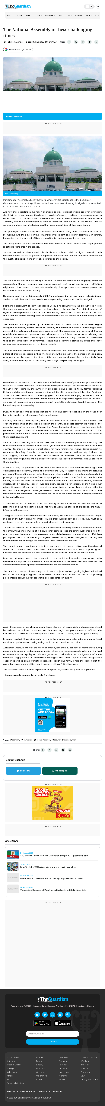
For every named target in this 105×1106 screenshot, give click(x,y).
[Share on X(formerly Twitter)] (76, 42)
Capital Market (14, 1064)
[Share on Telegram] (90, 42)
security (57, 740)
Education (41, 1068)
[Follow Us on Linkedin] (60, 1015)
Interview (85, 1064)
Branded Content (15, 1083)
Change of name (89, 1079)
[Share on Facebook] (69, 42)
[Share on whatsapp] (83, 42)
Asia (9, 1079)
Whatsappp (61, 770)
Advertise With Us (27, 1091)
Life (68, 15)
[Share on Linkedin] (96, 42)
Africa (10, 1075)
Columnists (41, 1075)
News (9, 15)
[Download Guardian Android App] (42, 1023)
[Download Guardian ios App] (63, 1023)
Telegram (25, 770)
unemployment (70, 740)
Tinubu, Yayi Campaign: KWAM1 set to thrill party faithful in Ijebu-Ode (53, 890)
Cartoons (41, 1072)
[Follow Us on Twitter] (45, 1015)
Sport (61, 15)
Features (63, 1057)
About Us (11, 1091)
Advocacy (12, 1072)
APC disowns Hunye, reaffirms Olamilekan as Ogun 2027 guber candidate (54, 855)
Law (82, 1075)
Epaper (19, 15)
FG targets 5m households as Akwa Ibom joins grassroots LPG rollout (52, 878)
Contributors (13, 1057)
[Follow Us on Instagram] (52, 1015)
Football (63, 1064)
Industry (63, 1068)
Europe (39, 1061)
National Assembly (43, 740)
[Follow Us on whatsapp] (68, 1015)
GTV (97, 15)
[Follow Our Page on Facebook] (37, 1015)
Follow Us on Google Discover (20, 49)
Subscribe (52, 1041)
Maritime (63, 1075)
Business (49, 15)
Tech (87, 15)
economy (16, 740)
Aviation (11, 1061)
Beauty (39, 1064)
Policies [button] (42, 1091)
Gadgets (85, 1072)
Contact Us (57, 1091)
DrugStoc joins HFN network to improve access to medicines (48, 867)
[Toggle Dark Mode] (89, 6)
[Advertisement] (52, 603)
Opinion (78, 15)
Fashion (63, 1061)
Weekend (85, 1061)
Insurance (64, 1072)
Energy (10, 1068)
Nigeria (39, 1079)
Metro (28, 15)
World (62, 1079)
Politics (38, 15)
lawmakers (27, 740)
